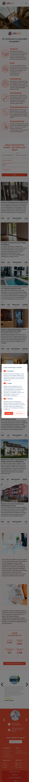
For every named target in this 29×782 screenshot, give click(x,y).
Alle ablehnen (19, 413)
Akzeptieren (9, 413)
